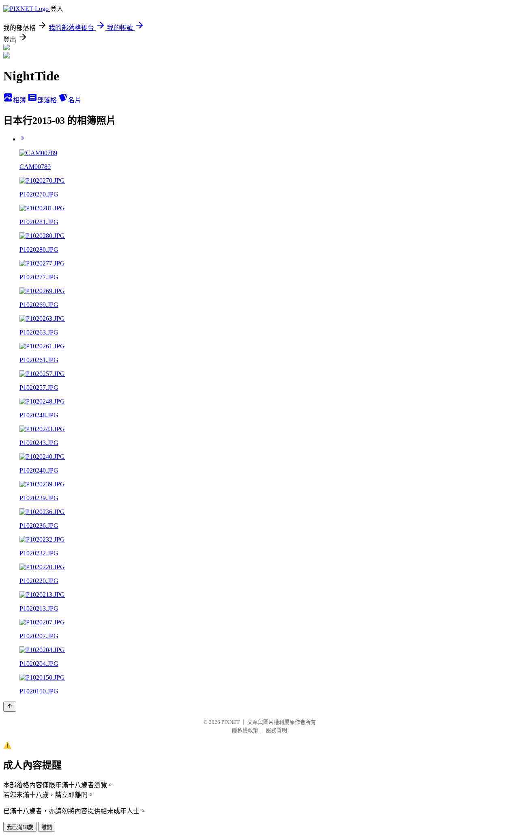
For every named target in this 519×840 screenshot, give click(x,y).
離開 (46, 827)
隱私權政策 (245, 730)
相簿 (20, 100)
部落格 (47, 100)
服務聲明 (276, 730)
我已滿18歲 (19, 827)
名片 (74, 100)
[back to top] (9, 707)
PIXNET (230, 722)
